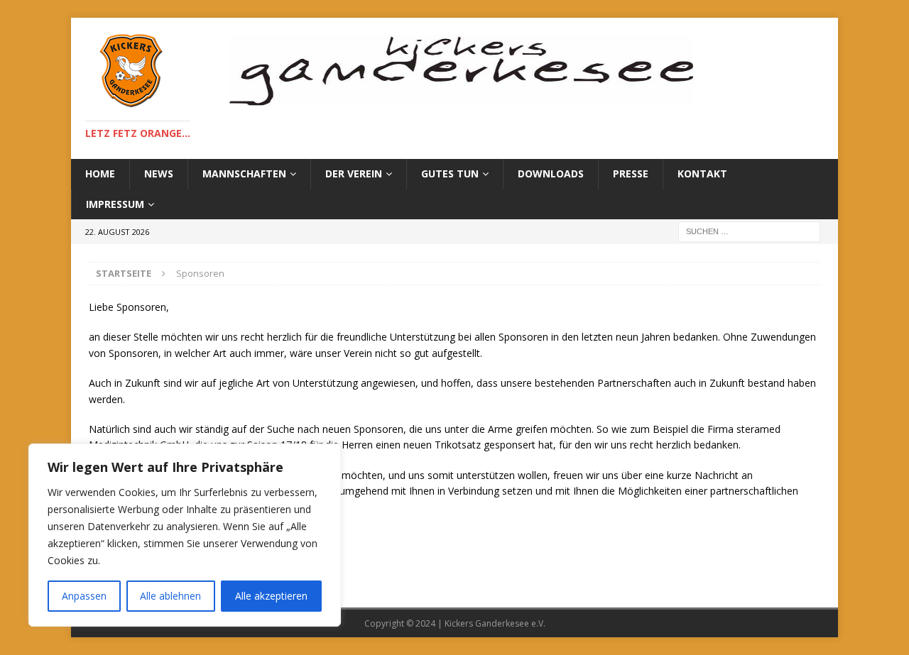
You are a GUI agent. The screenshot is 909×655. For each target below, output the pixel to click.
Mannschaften (244, 173)
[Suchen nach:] (749, 230)
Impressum (115, 204)
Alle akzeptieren (271, 595)
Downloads (551, 173)
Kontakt (702, 173)
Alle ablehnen (170, 595)
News (158, 173)
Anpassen (84, 595)
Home (100, 173)
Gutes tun (450, 173)
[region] (184, 535)
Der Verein (353, 173)
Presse (630, 173)
